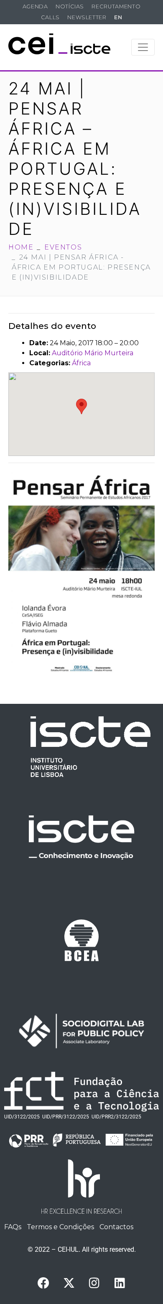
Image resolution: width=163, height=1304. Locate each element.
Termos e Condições (60, 1227)
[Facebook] (43, 1283)
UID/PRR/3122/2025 (65, 1117)
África (81, 363)
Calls (50, 17)
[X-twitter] (69, 1283)
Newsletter (86, 17)
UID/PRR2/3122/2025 (116, 1117)
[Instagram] (94, 1283)
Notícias (70, 6)
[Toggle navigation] (143, 47)
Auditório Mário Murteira (92, 353)
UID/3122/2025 (22, 1117)
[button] (81, 406)
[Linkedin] (120, 1283)
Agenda (35, 6)
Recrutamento (116, 6)
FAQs (12, 1227)
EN (118, 17)
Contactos (116, 1227)
